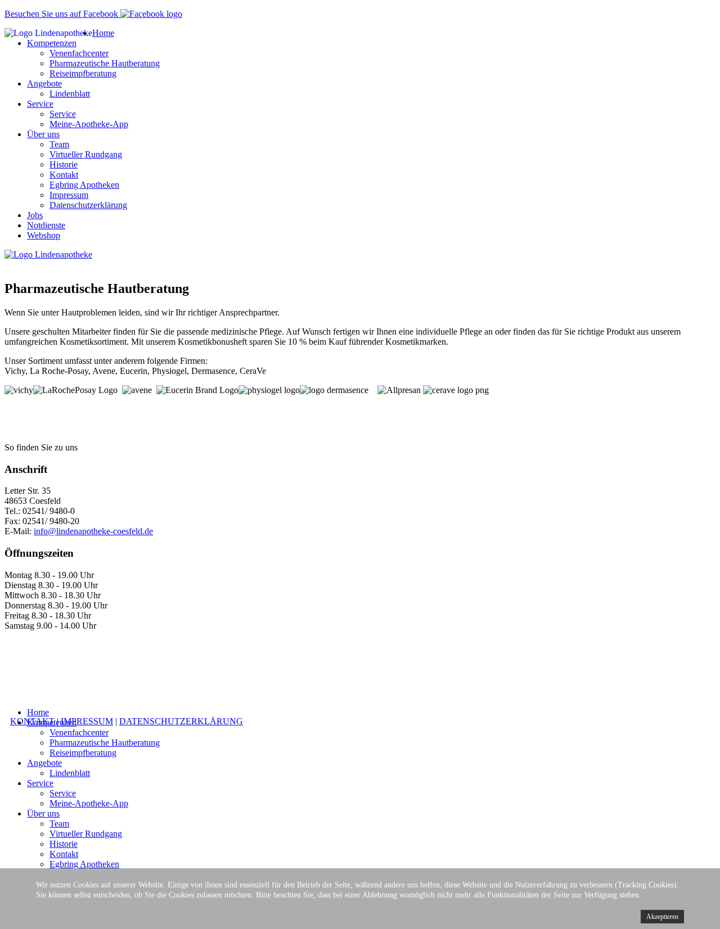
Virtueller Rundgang (86, 154)
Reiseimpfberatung (83, 73)
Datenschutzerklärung (88, 205)
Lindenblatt (70, 93)
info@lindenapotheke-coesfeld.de (93, 531)
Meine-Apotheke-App (89, 124)
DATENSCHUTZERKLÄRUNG (181, 721)
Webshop (43, 235)
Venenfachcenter (79, 53)
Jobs (35, 215)
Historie (64, 164)
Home (103, 33)
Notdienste (46, 225)
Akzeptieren (662, 917)
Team (59, 144)
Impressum (69, 195)
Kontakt (64, 174)
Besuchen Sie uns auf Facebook (62, 14)
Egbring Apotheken (84, 185)
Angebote (44, 83)
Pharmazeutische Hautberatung (105, 63)
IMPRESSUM (87, 721)
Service (40, 104)
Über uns (43, 134)
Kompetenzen (51, 43)
